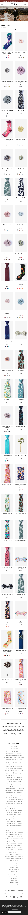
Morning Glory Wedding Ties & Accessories (14, 757)
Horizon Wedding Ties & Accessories (14, 841)
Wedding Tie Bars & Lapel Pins (14, 884)
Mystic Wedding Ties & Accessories (14, 847)
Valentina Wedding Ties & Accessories (14, 772)
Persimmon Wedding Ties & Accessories (14, 849)
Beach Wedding (14, 746)
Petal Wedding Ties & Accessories (14, 762)
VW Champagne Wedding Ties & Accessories (14, 788)
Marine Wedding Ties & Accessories (14, 761)
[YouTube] (14, 897)
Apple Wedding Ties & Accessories (14, 777)
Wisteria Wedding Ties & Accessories (14, 766)
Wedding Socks (14, 878)
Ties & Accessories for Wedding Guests (14, 862)
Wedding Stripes (14, 882)
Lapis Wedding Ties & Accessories (14, 797)
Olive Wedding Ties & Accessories (14, 755)
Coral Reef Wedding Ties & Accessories (14, 832)
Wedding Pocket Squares (14, 874)
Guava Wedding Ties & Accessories (14, 792)
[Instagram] (7, 897)
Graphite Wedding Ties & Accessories (14, 840)
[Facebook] (17, 897)
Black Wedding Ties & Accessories (14, 775)
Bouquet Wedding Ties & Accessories (14, 779)
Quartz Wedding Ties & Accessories (14, 851)
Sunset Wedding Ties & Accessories (14, 828)
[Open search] (4, 4)
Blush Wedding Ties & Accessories (14, 834)
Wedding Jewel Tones (14, 869)
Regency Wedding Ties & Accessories (14, 854)
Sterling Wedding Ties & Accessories (14, 816)
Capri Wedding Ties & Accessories (14, 795)
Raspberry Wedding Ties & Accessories (14, 786)
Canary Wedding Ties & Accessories (14, 819)
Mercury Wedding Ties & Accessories (14, 825)
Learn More (25, 1)
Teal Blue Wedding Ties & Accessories (14, 799)
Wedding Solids (14, 880)
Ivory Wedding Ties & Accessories (14, 845)
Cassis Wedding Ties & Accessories (14, 823)
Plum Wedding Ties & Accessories (14, 759)
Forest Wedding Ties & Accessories (14, 836)
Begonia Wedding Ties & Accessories (14, 810)
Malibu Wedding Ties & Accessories (14, 806)
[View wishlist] (23, 4)
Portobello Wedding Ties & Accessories (14, 808)
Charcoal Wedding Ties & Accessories (14, 827)
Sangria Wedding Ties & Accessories (14, 783)
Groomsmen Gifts (14, 860)
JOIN (22, 893)
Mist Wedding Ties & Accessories (14, 814)
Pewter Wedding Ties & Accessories (14, 753)
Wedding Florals (14, 867)
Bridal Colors (14, 750)
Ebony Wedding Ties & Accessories (14, 805)
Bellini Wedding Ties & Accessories (14, 803)
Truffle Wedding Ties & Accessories (14, 764)
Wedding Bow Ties (14, 865)
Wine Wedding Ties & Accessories (14, 773)
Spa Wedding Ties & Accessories (14, 852)
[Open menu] (2, 4)
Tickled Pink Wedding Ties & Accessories (14, 770)
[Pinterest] (10, 897)
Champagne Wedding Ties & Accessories (14, 838)
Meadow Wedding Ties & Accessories (14, 817)
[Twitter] (21, 897)
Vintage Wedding (14, 863)
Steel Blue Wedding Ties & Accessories (14, 856)
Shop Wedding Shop (14, 743)
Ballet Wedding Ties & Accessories (14, 801)
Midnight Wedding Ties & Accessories (14, 751)
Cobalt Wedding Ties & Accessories (14, 830)
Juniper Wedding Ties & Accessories (14, 794)
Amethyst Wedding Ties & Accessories (14, 790)
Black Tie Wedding (14, 748)
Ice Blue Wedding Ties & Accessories (14, 843)
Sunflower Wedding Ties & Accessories (14, 858)
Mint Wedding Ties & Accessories (14, 812)
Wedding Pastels (14, 873)
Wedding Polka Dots (14, 876)
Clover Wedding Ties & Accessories (14, 821)
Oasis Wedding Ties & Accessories (14, 784)
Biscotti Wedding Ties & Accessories (14, 768)
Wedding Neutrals (14, 871)
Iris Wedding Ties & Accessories (14, 781)
